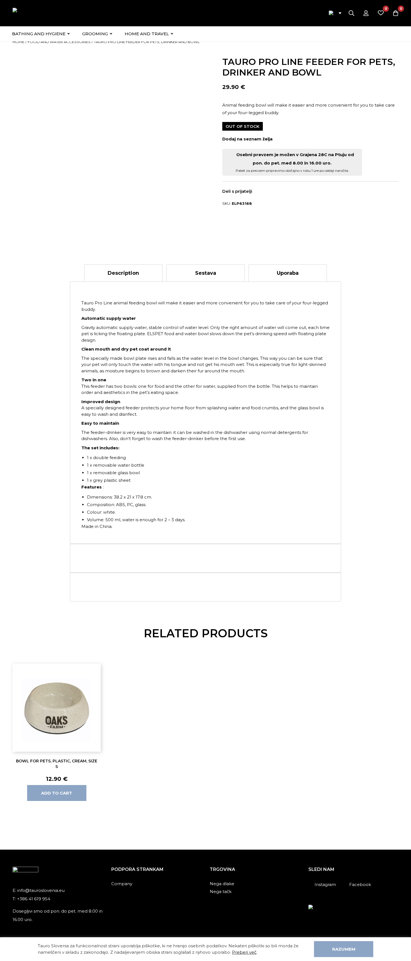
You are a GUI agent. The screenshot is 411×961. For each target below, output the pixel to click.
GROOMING (95, 33)
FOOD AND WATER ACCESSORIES (59, 41)
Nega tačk (221, 891)
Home (18, 41)
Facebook (360, 884)
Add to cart (56, 793)
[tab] (123, 272)
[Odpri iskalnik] (351, 13)
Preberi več (244, 952)
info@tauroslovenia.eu (41, 890)
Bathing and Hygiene (38, 33)
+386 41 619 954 (33, 898)
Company (121, 883)
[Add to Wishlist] (279, 139)
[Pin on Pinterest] (278, 191)
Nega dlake (222, 883)
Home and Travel (147, 33)
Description (123, 273)
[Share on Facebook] (262, 191)
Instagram (325, 884)
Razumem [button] (343, 949)
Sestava (205, 273)
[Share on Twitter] (270, 191)
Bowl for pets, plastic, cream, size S (56, 763)
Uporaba (288, 273)
